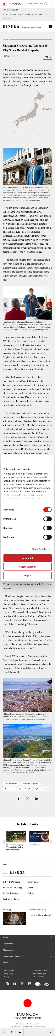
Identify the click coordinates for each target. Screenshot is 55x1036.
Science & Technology (12, 887)
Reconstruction (9, 789)
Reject (27, 575)
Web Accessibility (38, 977)
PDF (46, 57)
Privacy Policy (8, 974)
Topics (5, 938)
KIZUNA (14, 10)
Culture (31, 893)
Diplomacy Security (41, 789)
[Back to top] (52, 987)
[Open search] (46, 3)
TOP (5, 864)
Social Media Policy (39, 974)
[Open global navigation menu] (51, 4)
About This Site (8, 970)
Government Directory (12, 956)
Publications (8, 944)
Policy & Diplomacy (12, 881)
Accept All (27, 558)
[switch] (47, 518)
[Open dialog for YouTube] (38, 984)
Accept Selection (27, 566)
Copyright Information (39, 970)
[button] (50, 26)
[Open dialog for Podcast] (47, 984)
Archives (7, 963)
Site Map (6, 977)
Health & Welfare (11, 893)
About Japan (8, 950)
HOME (6, 10)
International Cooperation (30, 784)
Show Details (39, 549)
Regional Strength (24, 789)
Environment (33, 881)
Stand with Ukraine (11, 784)
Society (31, 887)
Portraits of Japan (11, 898)
